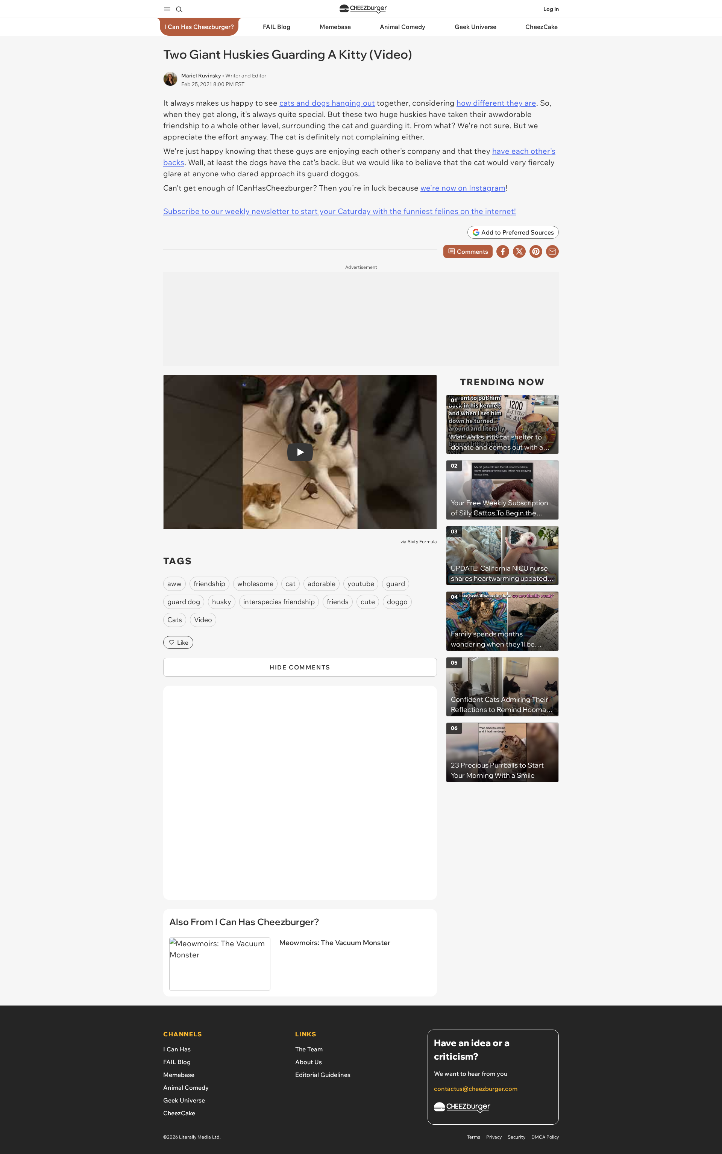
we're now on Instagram (462, 187)
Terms (473, 1137)
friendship (209, 583)
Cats (174, 619)
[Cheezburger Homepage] (363, 9)
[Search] (179, 9)
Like (182, 642)
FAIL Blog (177, 1062)
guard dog (183, 601)
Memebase (178, 1074)
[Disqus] (300, 797)
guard (395, 583)
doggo (397, 601)
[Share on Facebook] (502, 251)
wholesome (255, 583)
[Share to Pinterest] (535, 251)
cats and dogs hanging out (327, 103)
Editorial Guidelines (322, 1074)
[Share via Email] (552, 251)
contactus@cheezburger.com (475, 1088)
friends (338, 601)
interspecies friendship (279, 601)
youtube (360, 583)
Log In (551, 9)
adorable (321, 583)
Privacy (494, 1137)
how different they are (496, 103)
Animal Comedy (186, 1087)
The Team (309, 1049)
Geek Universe (184, 1100)
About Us (308, 1062)
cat (290, 583)
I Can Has (177, 1049)
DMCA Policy (545, 1137)
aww (174, 583)
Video (203, 619)
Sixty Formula (422, 541)
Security (516, 1137)
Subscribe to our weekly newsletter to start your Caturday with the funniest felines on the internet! (339, 211)
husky (221, 601)
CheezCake (179, 1113)
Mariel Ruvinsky (201, 75)
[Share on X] (519, 251)
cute (368, 601)
